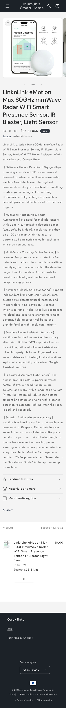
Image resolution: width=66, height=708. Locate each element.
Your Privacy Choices (20, 638)
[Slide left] (25, 84)
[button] (7, 6)
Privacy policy (27, 694)
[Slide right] (41, 84)
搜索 (10, 629)
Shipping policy (44, 700)
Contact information (47, 694)
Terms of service (25, 700)
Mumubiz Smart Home (31, 689)
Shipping (7, 136)
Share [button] (9, 510)
